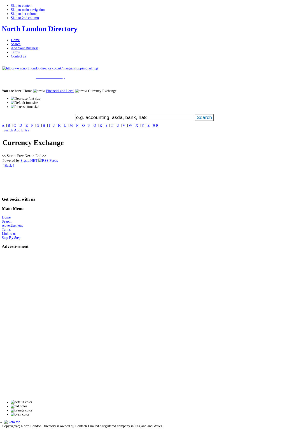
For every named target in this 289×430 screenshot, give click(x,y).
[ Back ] (8, 165)
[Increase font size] (25, 107)
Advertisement (12, 225)
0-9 (155, 125)
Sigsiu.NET (29, 160)
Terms (6, 229)
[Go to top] (12, 422)
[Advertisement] (84, 182)
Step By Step (11, 238)
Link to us (9, 233)
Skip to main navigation (28, 10)
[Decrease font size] (25, 99)
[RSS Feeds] (48, 160)
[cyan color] (20, 414)
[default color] (21, 402)
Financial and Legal (60, 91)
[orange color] (21, 410)
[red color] (19, 406)
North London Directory (39, 29)
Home (6, 217)
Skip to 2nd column (25, 18)
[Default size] (24, 103)
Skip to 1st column (24, 14)
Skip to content (21, 5)
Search (8, 130)
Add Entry (21, 130)
